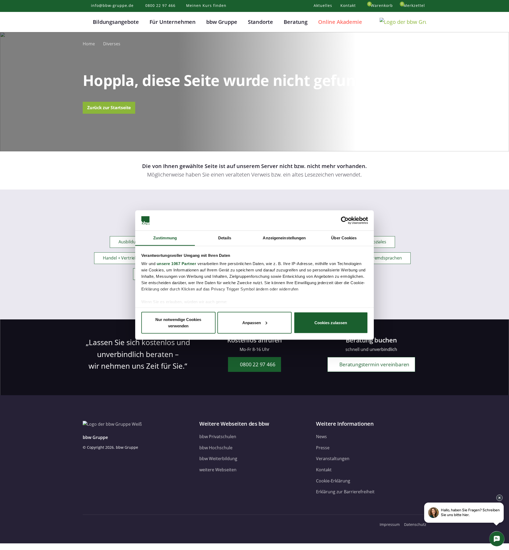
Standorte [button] (260, 21)
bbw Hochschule (215, 448)
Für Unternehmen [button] (173, 21)
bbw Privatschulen (217, 436)
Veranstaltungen (332, 458)
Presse (323, 448)
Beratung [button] (296, 21)
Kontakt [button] (348, 5)
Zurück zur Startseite (109, 108)
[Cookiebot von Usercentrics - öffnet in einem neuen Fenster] (345, 221)
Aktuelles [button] (324, 5)
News (321, 436)
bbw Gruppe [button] (221, 21)
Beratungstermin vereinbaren (373, 364)
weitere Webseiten (217, 470)
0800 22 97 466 (257, 364)
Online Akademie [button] (340, 21)
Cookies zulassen (330, 322)
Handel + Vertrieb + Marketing (132, 258)
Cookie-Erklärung (333, 481)
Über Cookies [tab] (344, 238)
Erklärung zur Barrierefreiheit (345, 492)
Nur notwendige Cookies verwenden (178, 322)
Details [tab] (224, 238)
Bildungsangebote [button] (116, 21)
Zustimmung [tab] (165, 238)
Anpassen (251, 322)
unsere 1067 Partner (176, 263)
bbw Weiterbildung (218, 458)
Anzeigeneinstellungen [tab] (284, 238)
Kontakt (324, 470)
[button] (86, 22)
